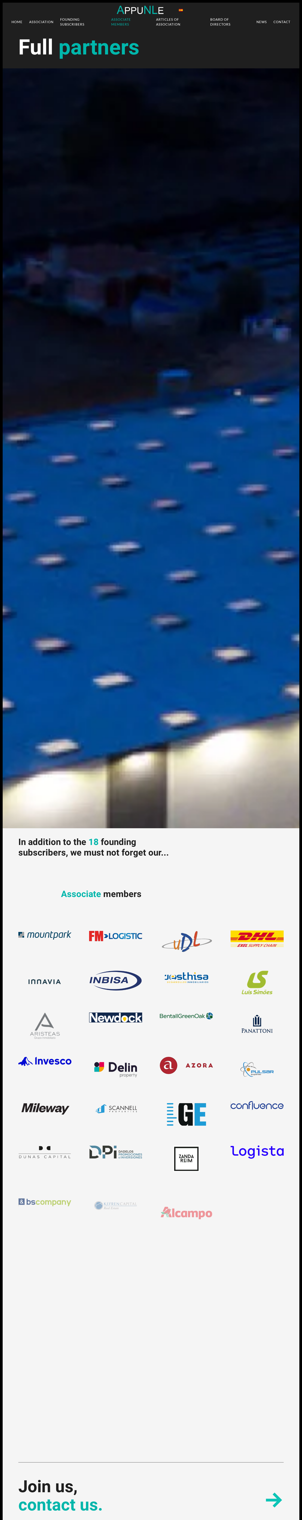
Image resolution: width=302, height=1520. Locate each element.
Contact (282, 22)
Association (41, 22)
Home (17, 22)
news (261, 22)
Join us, (60, 1496)
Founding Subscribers (72, 21)
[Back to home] (140, 10)
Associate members (121, 21)
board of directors (220, 21)
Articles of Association (168, 21)
